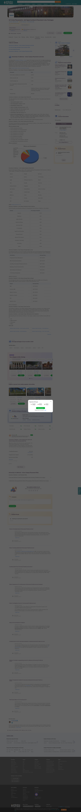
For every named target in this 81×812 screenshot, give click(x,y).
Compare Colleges (34, 404)
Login (45, 410)
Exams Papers (47, 404)
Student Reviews (40, 404)
